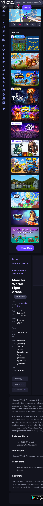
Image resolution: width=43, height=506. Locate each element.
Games (15, 259)
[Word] (3, 103)
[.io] (3, 74)
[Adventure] (3, 50)
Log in (27, 7)
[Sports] (3, 90)
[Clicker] (3, 66)
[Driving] (3, 70)
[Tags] (3, 109)
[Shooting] (3, 82)
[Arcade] (3, 54)
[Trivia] (3, 98)
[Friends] (4, 7)
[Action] (3, 46)
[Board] (3, 58)
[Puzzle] (3, 78)
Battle (25, 263)
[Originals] (3, 31)
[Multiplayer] (3, 35)
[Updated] (3, 27)
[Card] (3, 62)
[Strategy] (3, 94)
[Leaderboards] (3, 40)
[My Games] (11, 7)
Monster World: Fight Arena (19, 272)
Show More (26, 248)
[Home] (3, 11)
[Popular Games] (3, 23)
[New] (3, 19)
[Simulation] (3, 86)
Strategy (16, 263)
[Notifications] (17, 7)
